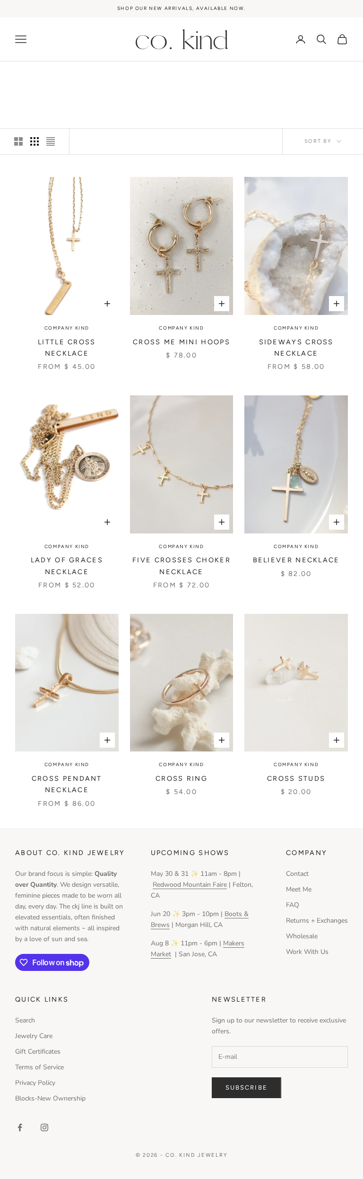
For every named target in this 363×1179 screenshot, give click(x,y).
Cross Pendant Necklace (67, 784)
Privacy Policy (35, 1082)
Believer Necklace (296, 560)
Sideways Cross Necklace (296, 348)
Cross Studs (296, 778)
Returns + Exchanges (317, 920)
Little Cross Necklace (67, 348)
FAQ (292, 904)
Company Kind (66, 328)
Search (25, 1020)
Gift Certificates (37, 1051)
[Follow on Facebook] (20, 1127)
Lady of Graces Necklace (67, 566)
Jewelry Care (33, 1035)
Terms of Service (39, 1067)
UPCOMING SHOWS (190, 852)
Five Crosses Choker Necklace (181, 566)
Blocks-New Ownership (50, 1098)
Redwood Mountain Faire (190, 884)
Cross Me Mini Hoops (181, 342)
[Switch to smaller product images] (34, 141)
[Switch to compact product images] (50, 141)
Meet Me (298, 889)
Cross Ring (181, 778)
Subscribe (246, 1087)
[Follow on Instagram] (44, 1127)
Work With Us (307, 951)
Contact (297, 873)
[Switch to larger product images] (18, 141)
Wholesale (302, 936)
